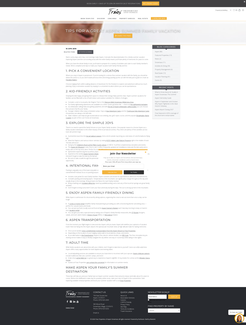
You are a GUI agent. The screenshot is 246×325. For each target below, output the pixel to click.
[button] (123, 153)
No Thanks (134, 172)
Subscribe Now (112, 172)
